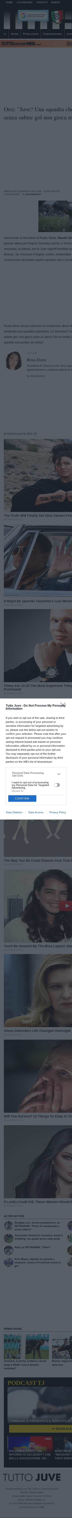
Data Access (35, 812)
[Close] (64, 706)
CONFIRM (22, 798)
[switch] (57, 785)
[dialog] (36, 758)
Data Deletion (14, 812)
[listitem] (36, 774)
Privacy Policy (57, 812)
